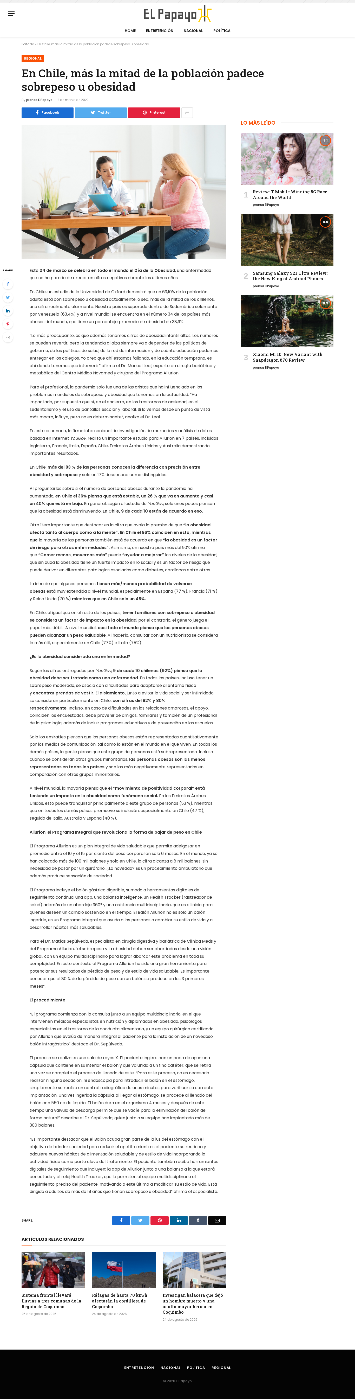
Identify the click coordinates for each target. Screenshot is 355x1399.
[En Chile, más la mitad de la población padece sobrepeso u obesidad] (124, 192)
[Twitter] (8, 297)
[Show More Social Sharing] (187, 112)
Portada (28, 44)
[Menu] (11, 14)
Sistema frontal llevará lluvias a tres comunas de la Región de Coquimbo (51, 1300)
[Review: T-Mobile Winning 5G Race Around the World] (287, 159)
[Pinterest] (8, 324)
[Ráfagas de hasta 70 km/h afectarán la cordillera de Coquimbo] (124, 1270)
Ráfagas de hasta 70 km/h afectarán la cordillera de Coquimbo (119, 1300)
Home (130, 30)
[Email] (8, 337)
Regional (33, 58)
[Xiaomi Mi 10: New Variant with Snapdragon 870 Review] (287, 321)
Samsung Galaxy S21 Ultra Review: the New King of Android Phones (290, 276)
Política (222, 30)
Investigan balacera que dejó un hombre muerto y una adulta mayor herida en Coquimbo (193, 1303)
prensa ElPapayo (39, 100)
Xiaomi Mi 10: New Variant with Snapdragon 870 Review (288, 357)
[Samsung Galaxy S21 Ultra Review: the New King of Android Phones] (287, 240)
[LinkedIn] (8, 310)
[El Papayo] (177, 14)
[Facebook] (8, 284)
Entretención (159, 30)
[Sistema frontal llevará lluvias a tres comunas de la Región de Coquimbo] (53, 1270)
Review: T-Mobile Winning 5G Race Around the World (290, 194)
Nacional (193, 30)
